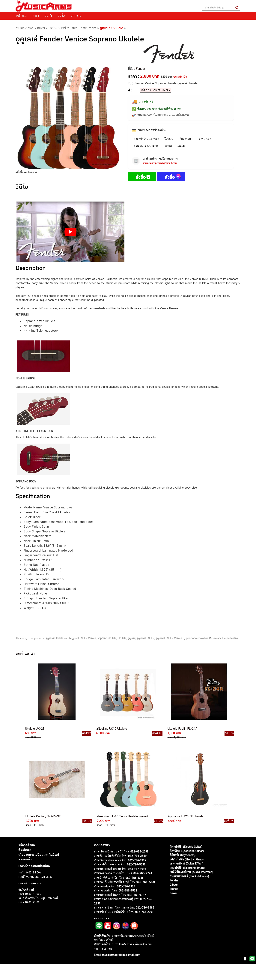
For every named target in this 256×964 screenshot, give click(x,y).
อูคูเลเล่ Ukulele (111, 28)
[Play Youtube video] (70, 232)
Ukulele (122, 638)
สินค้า (48, 15)
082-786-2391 (144, 911)
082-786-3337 (137, 860)
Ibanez (174, 888)
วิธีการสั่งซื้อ (26, 845)
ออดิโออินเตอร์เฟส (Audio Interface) (191, 871)
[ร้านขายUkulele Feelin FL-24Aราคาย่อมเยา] (199, 692)
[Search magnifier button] (237, 7)
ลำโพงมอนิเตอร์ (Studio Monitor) (189, 876)
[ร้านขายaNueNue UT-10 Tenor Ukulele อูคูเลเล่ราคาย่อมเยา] (128, 779)
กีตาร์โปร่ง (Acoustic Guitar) (187, 850)
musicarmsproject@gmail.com (160, 163)
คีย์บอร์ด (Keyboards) (182, 855)
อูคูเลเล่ (131, 638)
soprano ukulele (106, 638)
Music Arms (25, 28)
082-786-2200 (145, 881)
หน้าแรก (21, 15)
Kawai (173, 892)
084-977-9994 (137, 868)
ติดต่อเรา (24, 850)
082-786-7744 (142, 873)
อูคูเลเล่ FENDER (145, 638)
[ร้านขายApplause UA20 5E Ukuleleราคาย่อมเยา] (199, 779)
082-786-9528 (128, 890)
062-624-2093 (139, 851)
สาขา (35, 15)
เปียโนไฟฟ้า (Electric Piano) (187, 859)
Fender (140, 68)
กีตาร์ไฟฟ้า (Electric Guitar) (186, 846)
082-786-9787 (136, 894)
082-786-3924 (126, 886)
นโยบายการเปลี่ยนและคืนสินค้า (39, 854)
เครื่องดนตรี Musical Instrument (72, 28)
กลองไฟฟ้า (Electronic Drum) (187, 867)
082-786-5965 (145, 907)
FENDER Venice (87, 638)
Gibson (174, 884)
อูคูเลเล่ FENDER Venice (169, 638)
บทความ (76, 15)
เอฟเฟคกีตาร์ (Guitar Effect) (186, 863)
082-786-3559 (137, 855)
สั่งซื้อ (61, 15)
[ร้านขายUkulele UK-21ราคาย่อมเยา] (56, 692)
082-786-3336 (135, 877)
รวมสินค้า (25, 859)
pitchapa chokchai (197, 638)
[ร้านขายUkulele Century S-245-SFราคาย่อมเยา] (57, 779)
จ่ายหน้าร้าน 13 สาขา (146, 138)
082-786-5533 (136, 864)
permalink (232, 638)
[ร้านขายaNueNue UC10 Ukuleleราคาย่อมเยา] (127, 692)
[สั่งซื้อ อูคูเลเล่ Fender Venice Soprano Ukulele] (142, 177)
